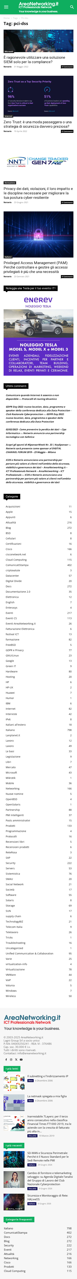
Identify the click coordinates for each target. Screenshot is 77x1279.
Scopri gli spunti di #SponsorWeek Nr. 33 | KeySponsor (37, 444)
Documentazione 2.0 (18, 591)
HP (7, 682)
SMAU (9, 879)
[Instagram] (11, 1059)
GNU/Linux (12, 655)
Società (10, 889)
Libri (8, 762)
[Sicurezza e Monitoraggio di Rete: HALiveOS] (14, 1202)
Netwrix (7, 66)
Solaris (10, 900)
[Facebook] (6, 1059)
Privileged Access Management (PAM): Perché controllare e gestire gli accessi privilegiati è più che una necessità (36, 267)
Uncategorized (14, 948)
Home (7, 18)
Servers (10, 868)
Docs (8, 586)
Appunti (10, 517)
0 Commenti (67, 66)
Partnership (13, 809)
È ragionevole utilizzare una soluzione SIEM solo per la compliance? (34, 59)
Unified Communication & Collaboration (29, 953)
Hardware (12, 671)
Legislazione (13, 756)
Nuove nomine (14, 793)
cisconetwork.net (16, 554)
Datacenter (12, 575)
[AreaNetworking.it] (38, 7)
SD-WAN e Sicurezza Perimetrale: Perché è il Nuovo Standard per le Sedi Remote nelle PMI (48, 1156)
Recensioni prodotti (17, 847)
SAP (8, 857)
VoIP (8, 980)
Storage (10, 905)
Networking (13, 788)
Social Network (14, 884)
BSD (8, 533)
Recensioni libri (15, 841)
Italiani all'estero (16, 724)
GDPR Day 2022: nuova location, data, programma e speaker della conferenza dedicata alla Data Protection (35, 418)
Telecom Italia (14, 927)
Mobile (10, 783)
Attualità (11, 522)
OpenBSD (11, 799)
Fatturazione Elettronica (20, 629)
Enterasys (11, 607)
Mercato (11, 767)
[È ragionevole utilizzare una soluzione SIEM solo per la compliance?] (38, 41)
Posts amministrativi (18, 820)
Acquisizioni (13, 506)
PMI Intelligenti (15, 815)
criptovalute (13, 570)
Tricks (9, 937)
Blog (8, 527)
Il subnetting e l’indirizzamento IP (47, 1076)
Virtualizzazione (15, 969)
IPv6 (8, 719)
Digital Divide (14, 581)
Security (10, 863)
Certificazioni (13, 543)
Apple (9, 511)
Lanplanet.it (13, 735)
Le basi (10, 751)
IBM (8, 703)
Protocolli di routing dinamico (39, 398)
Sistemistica (13, 873)
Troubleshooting (15, 942)
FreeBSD (11, 645)
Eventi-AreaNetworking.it (21, 623)
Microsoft (9, 51)
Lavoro (10, 740)
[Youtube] (21, 1059)
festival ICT (12, 634)
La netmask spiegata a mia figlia (47, 1096)
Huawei (10, 692)
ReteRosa (11, 852)
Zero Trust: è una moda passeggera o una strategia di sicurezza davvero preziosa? (38, 124)
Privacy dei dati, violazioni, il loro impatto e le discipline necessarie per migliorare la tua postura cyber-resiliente (38, 193)
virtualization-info (16, 964)
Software (11, 895)
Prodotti (10, 825)
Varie (9, 958)
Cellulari (11, 538)
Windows (11, 990)
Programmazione (16, 831)
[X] (16, 1059)
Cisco (9, 549)
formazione (10, 182)
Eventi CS (11, 618)
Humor (10, 698)
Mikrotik (10, 778)
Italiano (8, 257)
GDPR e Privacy (15, 650)
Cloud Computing (16, 559)
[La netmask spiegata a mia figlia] (14, 1102)
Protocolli (11, 836)
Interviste (11, 714)
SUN (8, 911)
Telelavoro (12, 932)
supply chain (13, 916)
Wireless (11, 996)
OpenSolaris (13, 804)
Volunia (10, 985)
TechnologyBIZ (14, 921)
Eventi (9, 613)
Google (10, 660)
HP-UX (9, 687)
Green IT (11, 666)
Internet (8, 116)
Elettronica (12, 597)
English (10, 602)
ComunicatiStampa (17, 565)
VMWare (11, 974)
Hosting (10, 676)
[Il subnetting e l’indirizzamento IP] (14, 1082)
